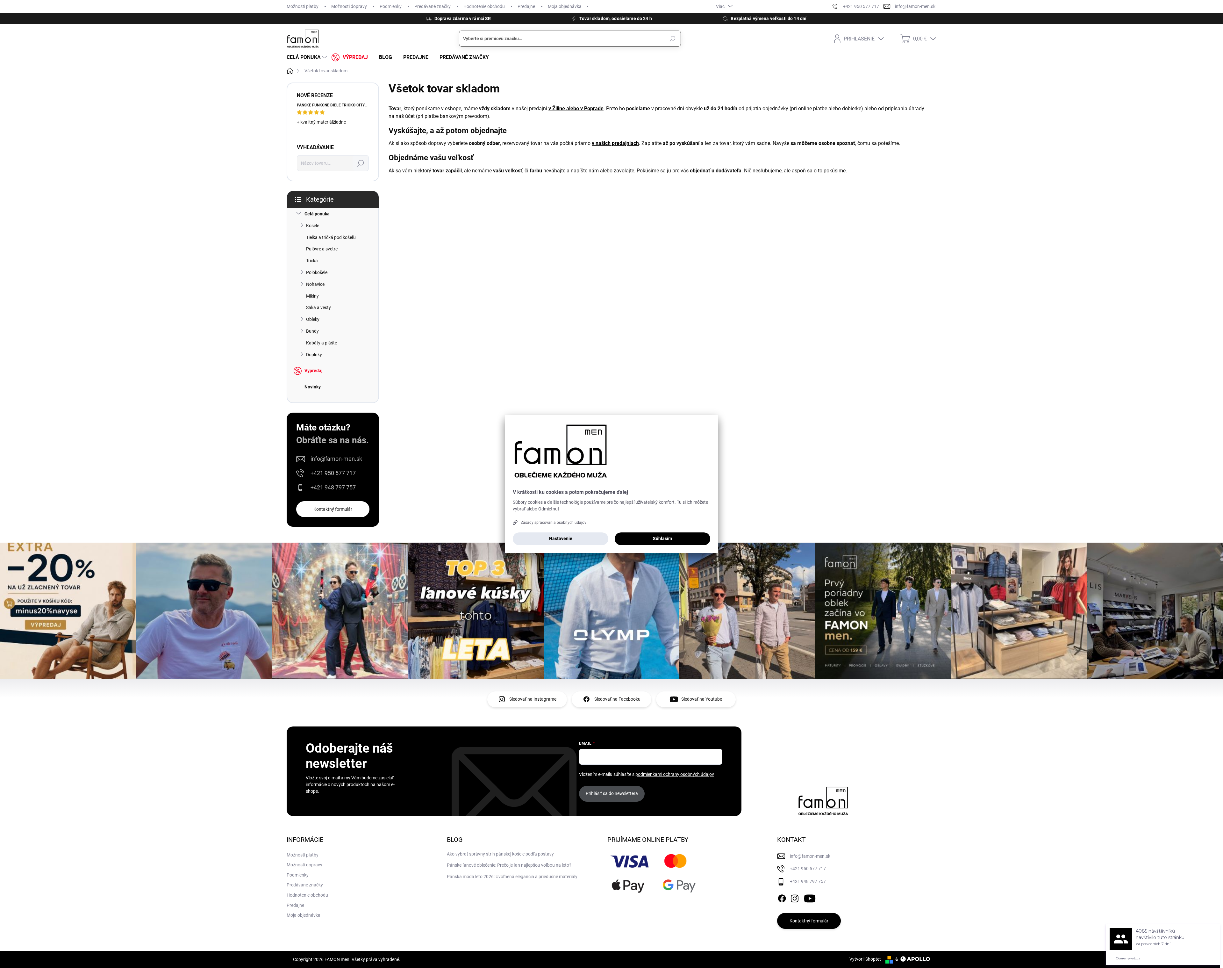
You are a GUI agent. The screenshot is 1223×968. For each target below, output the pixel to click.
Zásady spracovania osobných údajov (553, 522)
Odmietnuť (548, 509)
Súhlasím (662, 538)
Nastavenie (560, 538)
